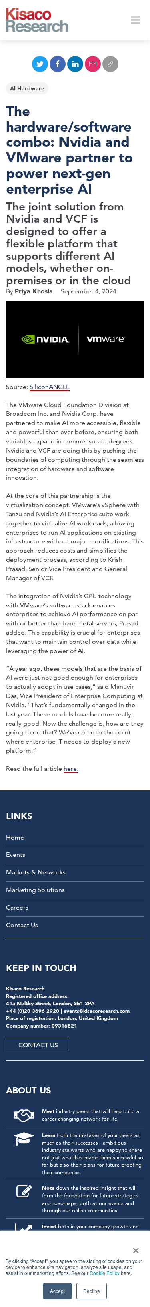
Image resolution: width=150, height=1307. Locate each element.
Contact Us (22, 925)
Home (15, 837)
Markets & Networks (36, 872)
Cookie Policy (105, 1272)
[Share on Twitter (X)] (40, 64)
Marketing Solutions (35, 890)
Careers (17, 907)
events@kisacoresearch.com (97, 1011)
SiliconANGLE (50, 387)
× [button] (134, 1248)
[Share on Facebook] (58, 64)
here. (71, 768)
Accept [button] (57, 1290)
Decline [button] (91, 1290)
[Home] (42, 20)
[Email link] (93, 64)
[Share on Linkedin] (75, 64)
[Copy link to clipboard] (110, 64)
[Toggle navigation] (135, 20)
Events (15, 854)
